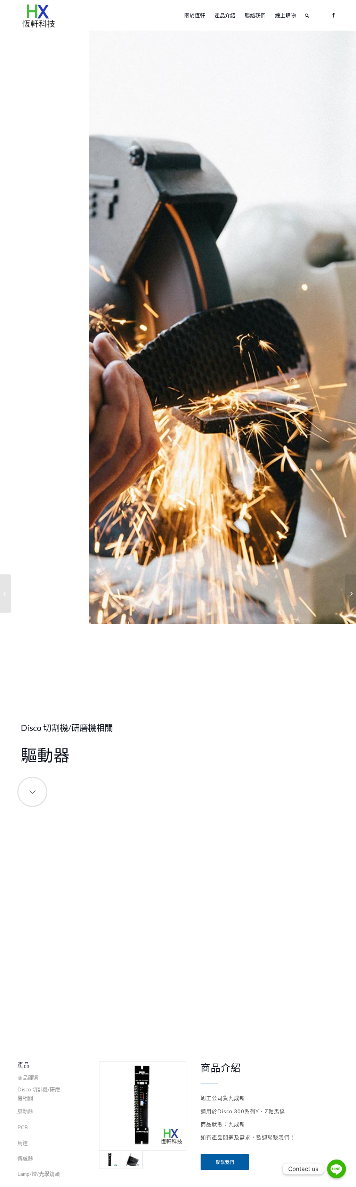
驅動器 (25, 1111)
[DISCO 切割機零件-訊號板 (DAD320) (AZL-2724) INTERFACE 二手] (350, 593)
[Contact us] (336, 1169)
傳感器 (25, 1158)
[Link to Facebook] (333, 15)
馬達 (22, 1143)
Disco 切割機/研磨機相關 (38, 1093)
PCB (22, 1127)
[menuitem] (195, 15)
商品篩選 (27, 1077)
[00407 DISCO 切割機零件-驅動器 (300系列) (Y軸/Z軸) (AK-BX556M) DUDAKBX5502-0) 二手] (142, 1106)
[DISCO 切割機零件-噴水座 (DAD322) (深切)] (5, 593)
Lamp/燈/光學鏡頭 (38, 1174)
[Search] (307, 15)
